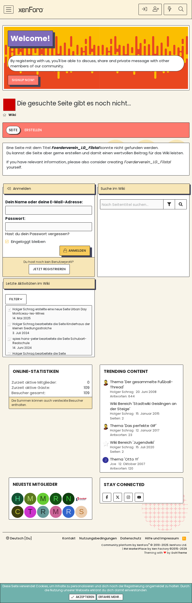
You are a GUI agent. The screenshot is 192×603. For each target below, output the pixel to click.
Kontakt (69, 538)
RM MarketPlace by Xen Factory (155, 549)
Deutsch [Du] (20, 538)
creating (139, 162)
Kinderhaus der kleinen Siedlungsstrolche (51, 326)
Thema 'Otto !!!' (124, 459)
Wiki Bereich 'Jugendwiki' (132, 442)
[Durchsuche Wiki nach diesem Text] (181, 204)
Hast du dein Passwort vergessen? (37, 233)
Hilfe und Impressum (162, 538)
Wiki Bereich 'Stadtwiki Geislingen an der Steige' (143, 406)
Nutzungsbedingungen (98, 538)
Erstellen (33, 129)
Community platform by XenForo (144, 545)
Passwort (14, 218)
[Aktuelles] (170, 9)
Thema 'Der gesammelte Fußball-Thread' (141, 384)
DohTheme (179, 553)
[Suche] (181, 9)
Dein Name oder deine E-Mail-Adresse (43, 202)
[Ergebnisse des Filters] (169, 204)
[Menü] (9, 10)
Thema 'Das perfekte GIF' (133, 425)
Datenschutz (130, 538)
